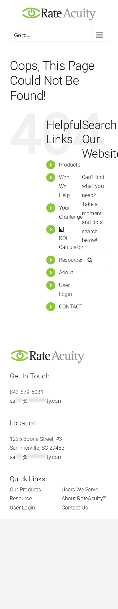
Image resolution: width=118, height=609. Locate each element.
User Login (22, 508)
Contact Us (75, 508)
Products (69, 165)
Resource (21, 498)
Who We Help (64, 186)
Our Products (25, 489)
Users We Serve (80, 489)
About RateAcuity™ (84, 498)
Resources (71, 260)
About (66, 272)
